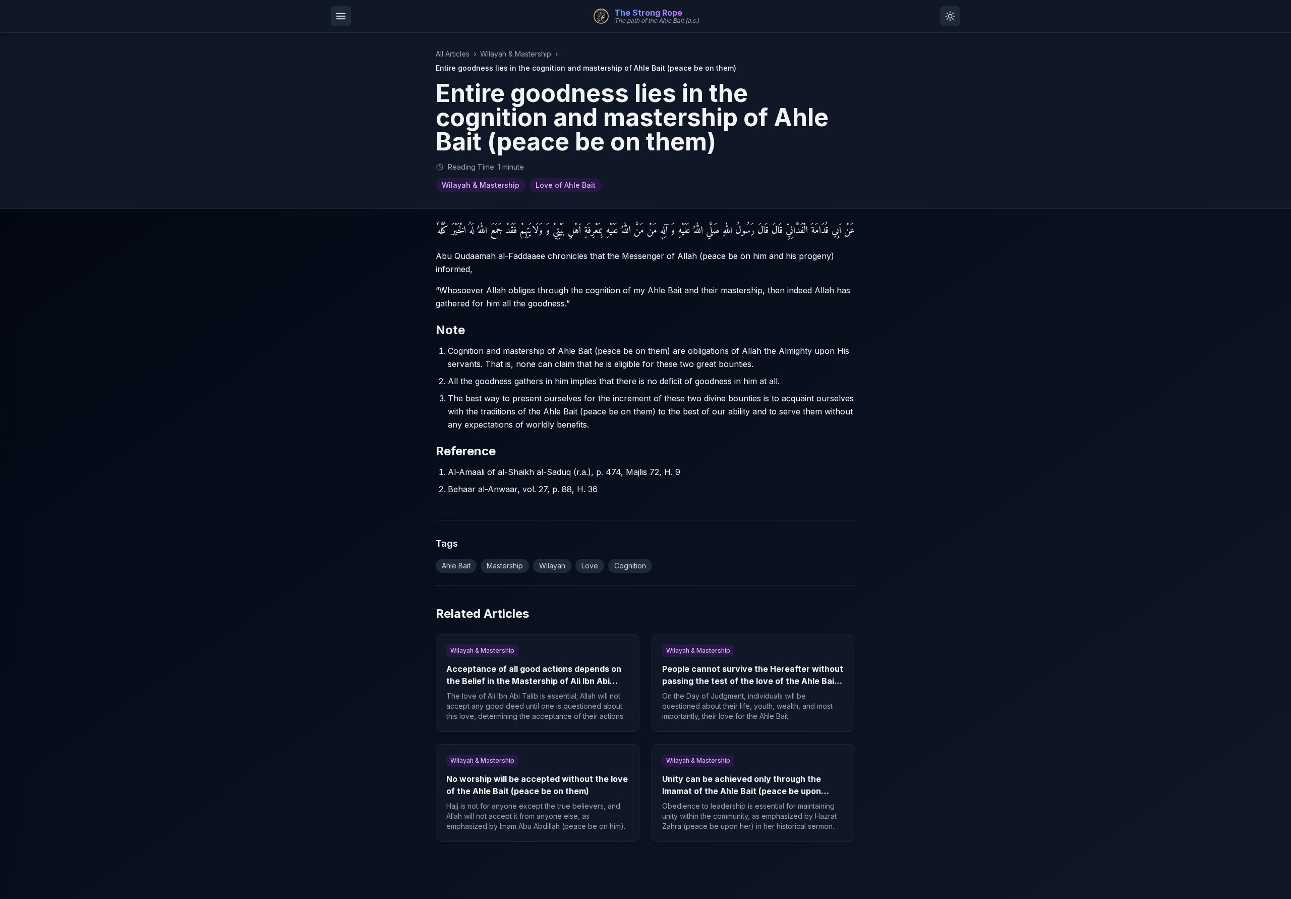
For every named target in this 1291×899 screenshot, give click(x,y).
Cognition (630, 565)
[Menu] (341, 16)
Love (589, 565)
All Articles (453, 53)
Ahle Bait (456, 565)
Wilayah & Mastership (515, 53)
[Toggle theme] (950, 16)
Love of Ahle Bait (566, 185)
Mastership (505, 565)
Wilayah (552, 565)
